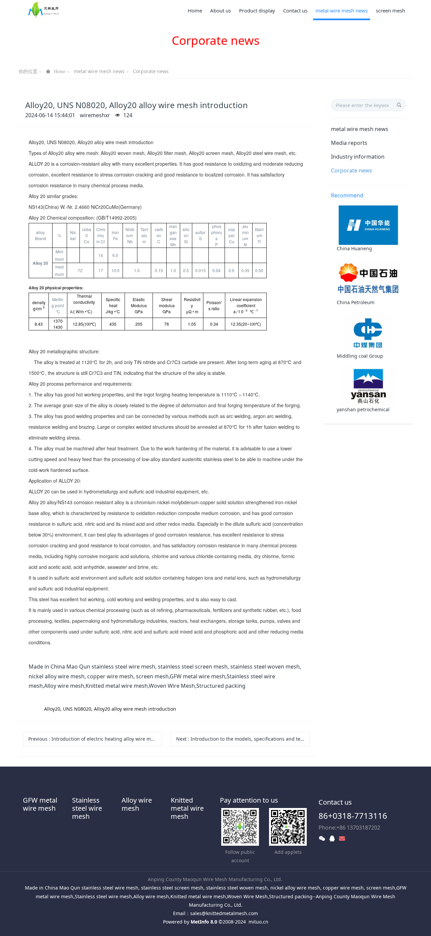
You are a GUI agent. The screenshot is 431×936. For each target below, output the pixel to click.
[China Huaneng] (368, 225)
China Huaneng (354, 248)
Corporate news (151, 71)
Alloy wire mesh (137, 804)
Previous (95, 739)
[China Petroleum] (368, 278)
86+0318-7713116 (353, 815)
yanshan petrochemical (363, 409)
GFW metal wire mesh (40, 804)
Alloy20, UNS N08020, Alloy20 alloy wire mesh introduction (110, 709)
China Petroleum (355, 302)
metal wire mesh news (99, 71)
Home (195, 10)
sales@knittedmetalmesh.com (224, 913)
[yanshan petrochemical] (368, 385)
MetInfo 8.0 (204, 921)
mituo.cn (258, 921)
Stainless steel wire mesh (87, 808)
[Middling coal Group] (368, 332)
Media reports (349, 143)
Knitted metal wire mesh (187, 808)
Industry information (358, 156)
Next (243, 739)
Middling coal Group (360, 356)
